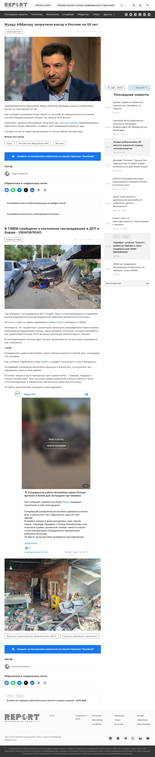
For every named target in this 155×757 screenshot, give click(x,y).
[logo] (16, 5)
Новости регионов (21, 666)
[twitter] (140, 14)
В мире (140, 715)
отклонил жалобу (68, 123)
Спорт (117, 720)
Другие (108, 14)
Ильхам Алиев (43, 5)
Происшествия (13, 32)
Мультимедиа (143, 724)
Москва (60, 143)
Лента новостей (113, 283)
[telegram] (135, 14)
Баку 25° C (141, 87)
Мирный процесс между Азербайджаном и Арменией (86, 5)
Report (60, 322)
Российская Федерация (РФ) (34, 143)
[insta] (130, 14)
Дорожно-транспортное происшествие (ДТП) (31, 636)
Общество (119, 715)
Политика (96, 715)
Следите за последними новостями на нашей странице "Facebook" (55, 156)
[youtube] (149, 14)
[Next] (123, 5)
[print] (38, 190)
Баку (9, 143)
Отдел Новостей (20, 173)
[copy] (45, 190)
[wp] (13, 190)
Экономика (97, 720)
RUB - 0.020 (116, 87)
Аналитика (142, 720)
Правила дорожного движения (80, 636)
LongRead (96, 724)
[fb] (126, 14)
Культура (118, 724)
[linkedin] (144, 14)
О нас (52, 715)
